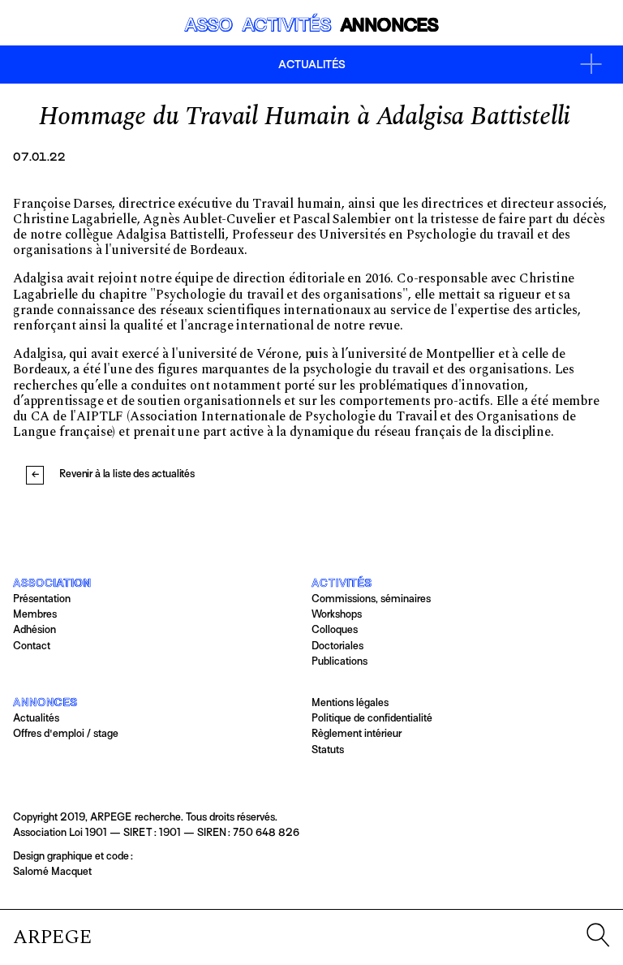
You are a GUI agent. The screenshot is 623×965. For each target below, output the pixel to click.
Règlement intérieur (357, 733)
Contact (31, 646)
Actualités (36, 718)
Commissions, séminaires (371, 598)
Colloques (335, 629)
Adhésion (34, 629)
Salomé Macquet (52, 871)
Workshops (337, 614)
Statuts (328, 749)
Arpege (52, 937)
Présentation (42, 598)
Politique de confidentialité (372, 718)
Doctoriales (337, 646)
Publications (339, 661)
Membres (35, 614)
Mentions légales (350, 702)
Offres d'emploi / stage (65, 733)
